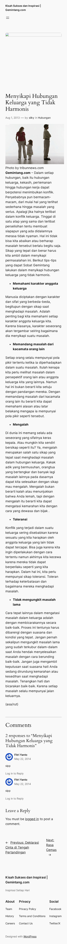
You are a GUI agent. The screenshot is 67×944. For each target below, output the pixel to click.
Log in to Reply (14, 773)
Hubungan (44, 117)
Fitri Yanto (20, 754)
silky (31, 117)
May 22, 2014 (22, 758)
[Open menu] (7, 18)
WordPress (29, 936)
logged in (32, 819)
